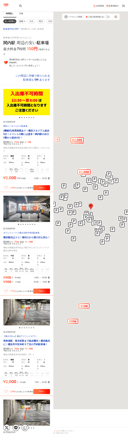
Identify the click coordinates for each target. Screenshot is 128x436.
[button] (83, 172)
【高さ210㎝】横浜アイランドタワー (20, 336)
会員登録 (100, 6)
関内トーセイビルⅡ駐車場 (15, 126)
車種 (21, 21)
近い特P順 (9, 21)
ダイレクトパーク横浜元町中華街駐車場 (21, 233)
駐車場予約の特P (11, 29)
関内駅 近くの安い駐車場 (32, 29)
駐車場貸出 (114, 6)
